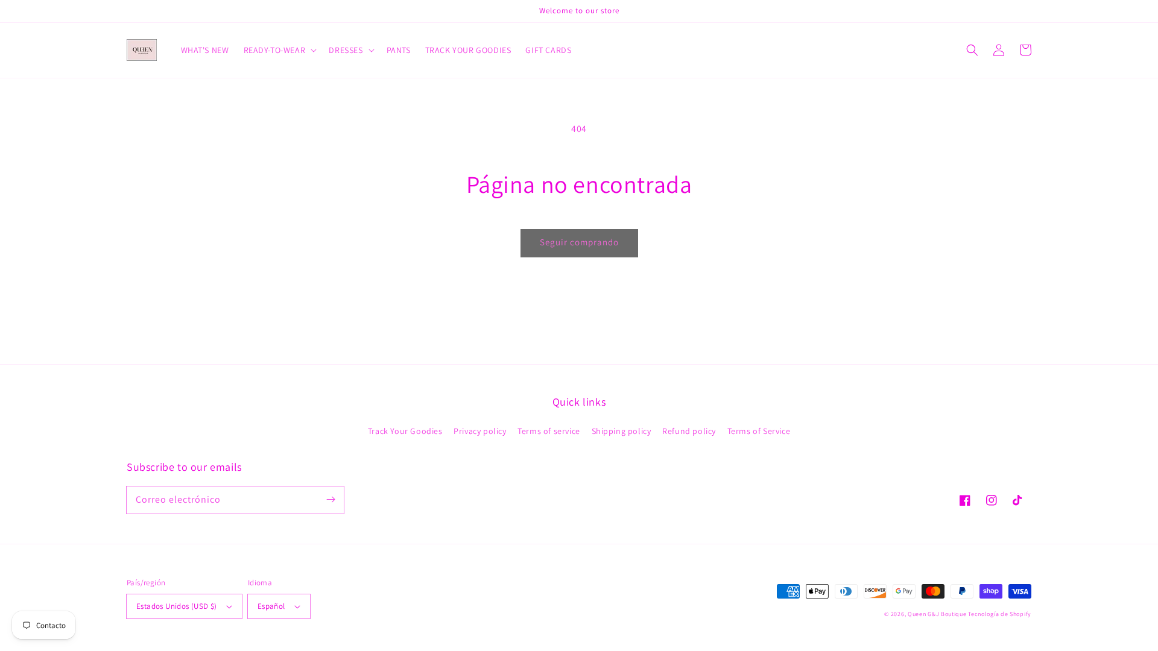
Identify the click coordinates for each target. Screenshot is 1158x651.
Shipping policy (621, 431)
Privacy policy (480, 431)
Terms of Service (759, 431)
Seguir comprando (579, 242)
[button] (972, 50)
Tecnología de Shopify (999, 614)
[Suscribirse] (330, 499)
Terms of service (548, 431)
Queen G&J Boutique (937, 614)
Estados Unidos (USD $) (176, 606)
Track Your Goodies (405, 431)
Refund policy (689, 431)
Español (271, 606)
